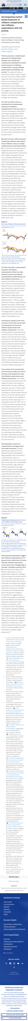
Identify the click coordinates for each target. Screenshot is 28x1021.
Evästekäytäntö (8, 944)
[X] (6, 963)
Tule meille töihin (9, 904)
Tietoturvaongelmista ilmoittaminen (14, 929)
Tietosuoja (7, 939)
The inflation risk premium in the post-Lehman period (15, 726)
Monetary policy (14, 881)
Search (20, 4)
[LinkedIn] (10, 963)
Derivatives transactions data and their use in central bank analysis (15, 641)
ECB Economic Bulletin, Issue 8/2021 (10, 49)
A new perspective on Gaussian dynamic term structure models (15, 710)
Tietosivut (6, 907)
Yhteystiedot (7, 912)
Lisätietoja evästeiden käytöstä (15, 1010)
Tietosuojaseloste (15, 1008)
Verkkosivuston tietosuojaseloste (13, 941)
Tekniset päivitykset (9, 926)
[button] (25, 2)
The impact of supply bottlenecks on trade (14, 869)
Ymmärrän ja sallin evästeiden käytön (15, 1014)
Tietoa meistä (8, 902)
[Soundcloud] (22, 963)
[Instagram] (14, 963)
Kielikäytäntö (7, 949)
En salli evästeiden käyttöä (15, 1018)
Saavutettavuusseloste (10, 946)
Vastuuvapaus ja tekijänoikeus (13, 924)
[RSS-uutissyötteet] (14, 967)
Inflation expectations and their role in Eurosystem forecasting (14, 660)
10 (10, 631)
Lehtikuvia (7, 909)
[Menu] (25, 4)
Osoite (6, 914)
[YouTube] (18, 963)
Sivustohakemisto (9, 952)
